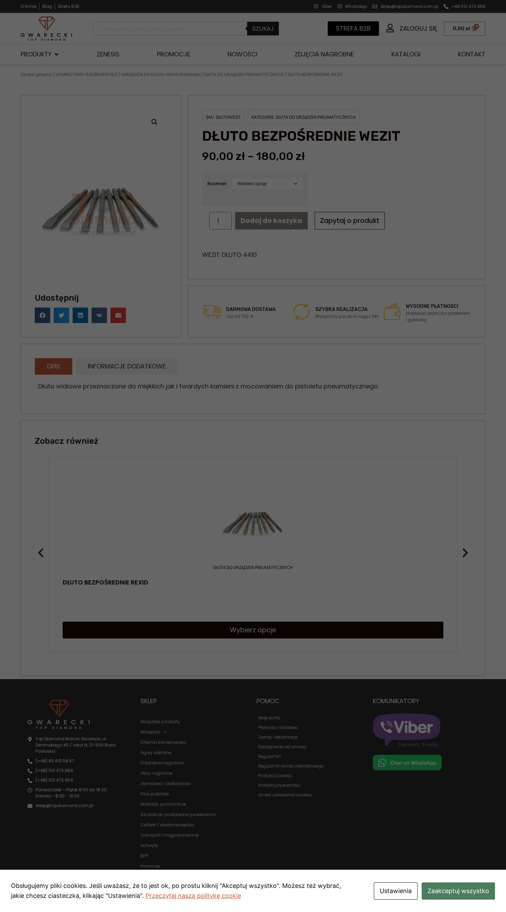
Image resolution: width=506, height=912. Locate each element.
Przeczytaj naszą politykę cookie (193, 895)
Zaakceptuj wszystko (458, 890)
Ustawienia (396, 890)
